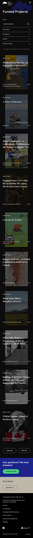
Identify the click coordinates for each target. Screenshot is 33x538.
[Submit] (28, 24)
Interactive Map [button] (7, 43)
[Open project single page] (16, 72)
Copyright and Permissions (11, 512)
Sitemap (5, 522)
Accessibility (6, 508)
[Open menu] (30, 3)
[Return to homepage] (7, 3)
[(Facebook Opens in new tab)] (4, 528)
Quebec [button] (5, 39)
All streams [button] (6, 29)
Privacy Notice (7, 515)
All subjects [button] (6, 34)
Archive (5, 505)
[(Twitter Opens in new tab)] (7, 528)
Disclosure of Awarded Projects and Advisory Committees (14, 501)
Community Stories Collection (12, 497)
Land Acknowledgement (10, 518)
